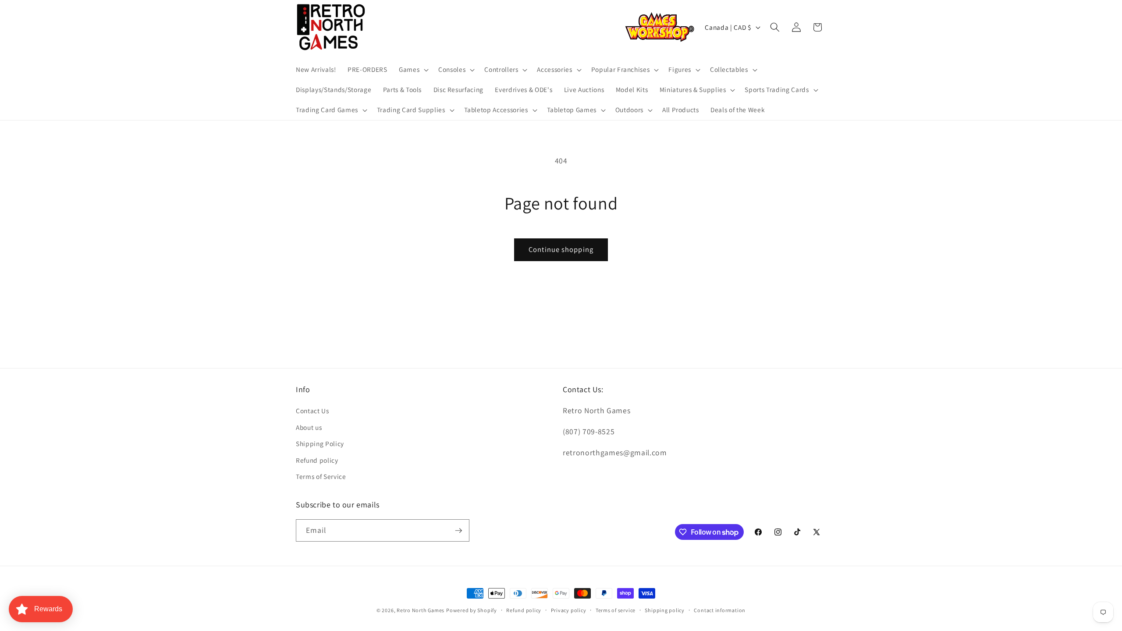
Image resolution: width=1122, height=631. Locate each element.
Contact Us (312, 410)
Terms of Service (321, 476)
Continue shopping (561, 249)
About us (309, 427)
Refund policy (317, 460)
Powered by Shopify (471, 610)
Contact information (720, 610)
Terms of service (616, 610)
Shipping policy (665, 610)
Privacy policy (568, 610)
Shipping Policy (320, 443)
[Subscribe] (458, 530)
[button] (413, 70)
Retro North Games (420, 610)
